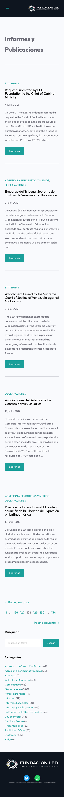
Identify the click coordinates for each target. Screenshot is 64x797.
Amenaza (10, 675)
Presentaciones (14, 725)
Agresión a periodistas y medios (27, 180)
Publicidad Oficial (15, 730)
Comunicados (13, 684)
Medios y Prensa (14, 721)
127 (22, 612)
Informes (10, 698)
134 (53, 612)
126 (16, 612)
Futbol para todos (15, 693)
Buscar (51, 642)
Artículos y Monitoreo (17, 680)
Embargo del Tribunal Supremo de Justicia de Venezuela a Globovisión (31, 193)
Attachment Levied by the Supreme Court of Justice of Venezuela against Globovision (32, 297)
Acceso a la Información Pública (23, 666)
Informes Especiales (16, 702)
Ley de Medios (13, 716)
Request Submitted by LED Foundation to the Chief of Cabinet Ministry (30, 93)
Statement (12, 83)
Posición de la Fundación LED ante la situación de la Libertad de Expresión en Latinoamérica (32, 510)
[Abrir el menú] (7, 8)
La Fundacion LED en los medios (23, 712)
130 (42, 612)
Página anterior (17, 602)
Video (8, 739)
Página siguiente (46, 622)
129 (35, 612)
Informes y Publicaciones (19, 707)
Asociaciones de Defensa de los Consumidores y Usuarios (28, 402)
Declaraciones (15, 185)
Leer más (16, 152)
